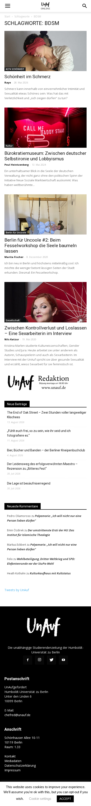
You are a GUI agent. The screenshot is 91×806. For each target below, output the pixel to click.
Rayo (7, 82)
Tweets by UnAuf (16, 590)
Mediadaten (12, 761)
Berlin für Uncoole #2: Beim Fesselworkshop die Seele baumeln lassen (40, 245)
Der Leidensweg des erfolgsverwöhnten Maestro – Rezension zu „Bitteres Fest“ (42, 466)
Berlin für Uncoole (16, 232)
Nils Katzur (11, 339)
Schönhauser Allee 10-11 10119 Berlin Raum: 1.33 (22, 742)
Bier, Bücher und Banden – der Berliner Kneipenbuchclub (46, 450)
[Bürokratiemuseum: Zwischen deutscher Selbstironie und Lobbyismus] (45, 128)
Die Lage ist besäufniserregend (28, 483)
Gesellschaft (13, 320)
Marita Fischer (13, 257)
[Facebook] (27, 660)
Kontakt (10, 756)
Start (7, 16)
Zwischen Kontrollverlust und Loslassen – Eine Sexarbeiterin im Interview (45, 330)
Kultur (9, 145)
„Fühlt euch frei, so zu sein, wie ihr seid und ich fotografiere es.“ (39, 433)
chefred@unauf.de (17, 715)
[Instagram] (39, 660)
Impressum (12, 770)
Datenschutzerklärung (20, 765)
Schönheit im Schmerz (27, 76)
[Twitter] (51, 660)
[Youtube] (63, 660)
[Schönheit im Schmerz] (45, 51)
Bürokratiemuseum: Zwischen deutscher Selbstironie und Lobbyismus (45, 156)
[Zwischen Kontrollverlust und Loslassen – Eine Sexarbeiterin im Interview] (45, 302)
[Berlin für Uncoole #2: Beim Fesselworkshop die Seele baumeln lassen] (45, 214)
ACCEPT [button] (65, 798)
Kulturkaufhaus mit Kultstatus (50, 573)
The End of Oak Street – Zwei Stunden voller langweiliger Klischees (46, 415)
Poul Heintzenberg (16, 164)
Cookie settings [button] (40, 798)
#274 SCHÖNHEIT (15, 69)
